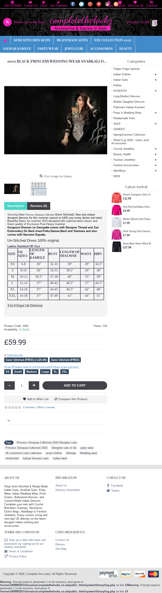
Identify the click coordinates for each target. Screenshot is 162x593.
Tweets (115, 490)
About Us (61, 485)
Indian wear (60, 458)
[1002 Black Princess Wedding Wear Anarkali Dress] (13, 187)
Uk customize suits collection (23, 453)
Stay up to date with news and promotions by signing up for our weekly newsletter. (25, 543)
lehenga (71, 453)
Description (15, 206)
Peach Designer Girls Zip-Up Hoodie (138, 194)
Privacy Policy (18, 556)
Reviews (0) (38, 206)
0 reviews (29, 407)
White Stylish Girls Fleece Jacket (138, 219)
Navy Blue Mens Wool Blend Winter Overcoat (138, 243)
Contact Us (62, 540)
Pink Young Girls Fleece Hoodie (138, 231)
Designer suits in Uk (64, 447)
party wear (87, 447)
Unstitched (12, 458)
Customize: (15, 355)
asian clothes (54, 453)
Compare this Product (72, 399)
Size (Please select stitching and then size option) (41, 367)
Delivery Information (67, 490)
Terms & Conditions (21, 551)
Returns (60, 544)
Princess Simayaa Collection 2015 (26, 447)
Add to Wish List (38, 399)
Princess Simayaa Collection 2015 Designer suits (47, 442)
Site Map (60, 548)
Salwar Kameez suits (36, 458)
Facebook (117, 485)
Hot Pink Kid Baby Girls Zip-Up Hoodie (138, 206)
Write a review (46, 407)
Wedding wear (88, 453)
